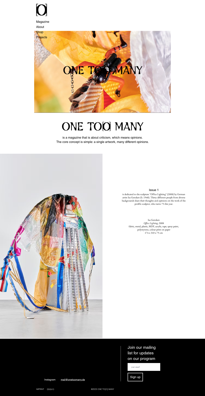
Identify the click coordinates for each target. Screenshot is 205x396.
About (40, 27)
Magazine (42, 21)
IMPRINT (40, 389)
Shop (39, 32)
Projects (41, 37)
